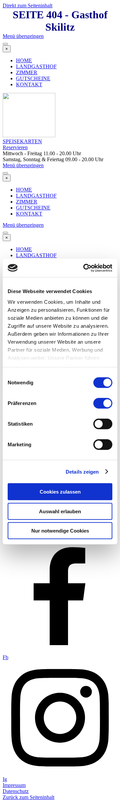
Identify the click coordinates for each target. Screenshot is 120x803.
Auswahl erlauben (60, 511)
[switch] (102, 403)
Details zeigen (82, 471)
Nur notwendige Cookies (60, 531)
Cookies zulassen (60, 492)
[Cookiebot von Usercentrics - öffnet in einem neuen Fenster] (84, 267)
